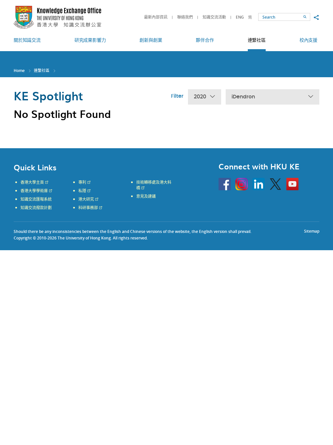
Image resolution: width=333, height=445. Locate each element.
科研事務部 (88, 208)
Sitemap (311, 231)
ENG (240, 17)
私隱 (82, 191)
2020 (200, 96)
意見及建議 (146, 196)
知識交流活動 (214, 17)
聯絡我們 (185, 17)
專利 (82, 182)
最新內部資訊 (155, 17)
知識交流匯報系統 (36, 199)
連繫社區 (41, 70)
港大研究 (86, 199)
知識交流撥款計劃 (36, 208)
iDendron (243, 96)
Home (19, 70)
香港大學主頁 (32, 182)
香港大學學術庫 (34, 191)
